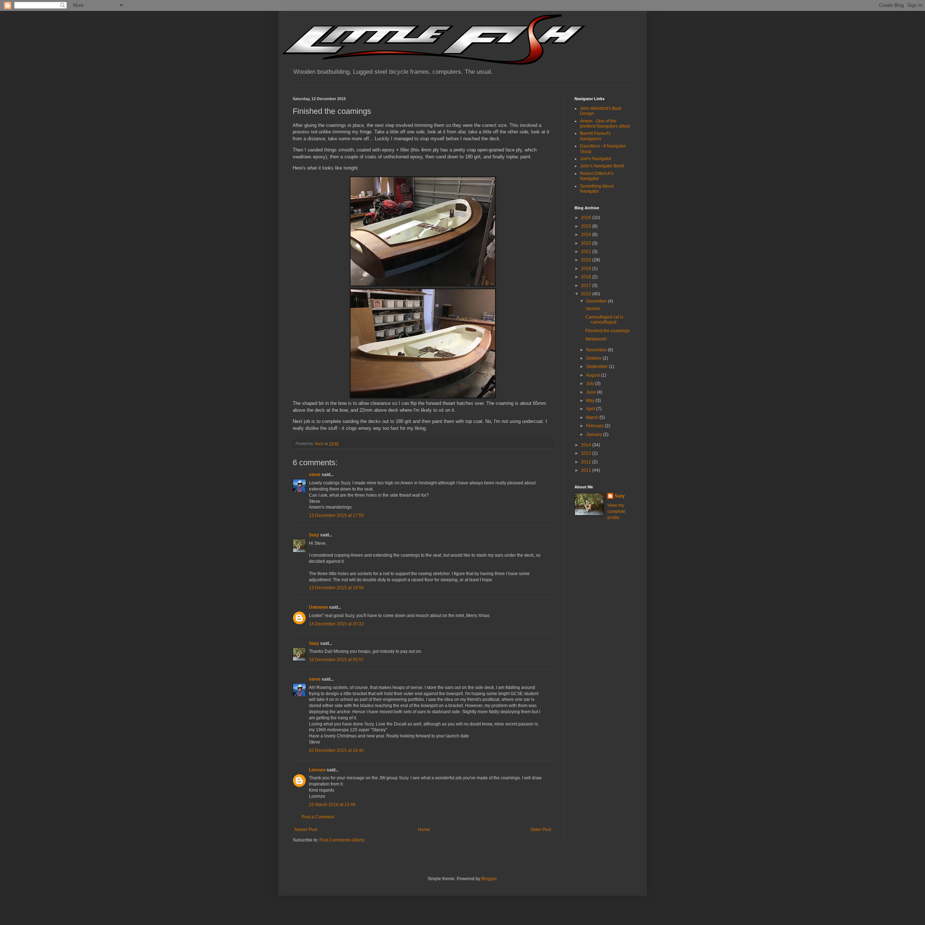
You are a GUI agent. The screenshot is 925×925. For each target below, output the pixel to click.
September (597, 366)
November (597, 349)
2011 (586, 470)
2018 (586, 276)
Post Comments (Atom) (342, 840)
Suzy (314, 535)
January (594, 434)
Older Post (540, 829)
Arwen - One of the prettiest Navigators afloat (605, 124)
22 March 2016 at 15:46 (332, 804)
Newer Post (305, 829)
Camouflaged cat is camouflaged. (604, 319)
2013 (586, 453)
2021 (586, 251)
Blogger (488, 878)
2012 (586, 461)
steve (314, 474)
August (593, 375)
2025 (586, 226)
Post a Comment (318, 816)
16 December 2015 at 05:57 (336, 659)
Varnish (592, 308)
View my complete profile (616, 511)
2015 (586, 293)
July (590, 383)
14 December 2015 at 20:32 (336, 623)
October (594, 358)
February (595, 425)
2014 (586, 444)
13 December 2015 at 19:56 (336, 587)
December (597, 301)
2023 (586, 243)
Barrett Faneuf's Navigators (595, 136)
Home (424, 829)
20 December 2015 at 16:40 (336, 750)
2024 (586, 234)
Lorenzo (317, 769)
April (591, 408)
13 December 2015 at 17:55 (336, 515)
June (591, 392)
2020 (586, 259)
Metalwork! (596, 339)
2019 (586, 268)
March (592, 417)
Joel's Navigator (595, 158)
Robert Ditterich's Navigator (597, 176)
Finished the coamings (607, 330)
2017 (586, 285)
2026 (586, 217)
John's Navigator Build (602, 165)
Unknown (318, 607)
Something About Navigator (597, 189)
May (590, 400)
